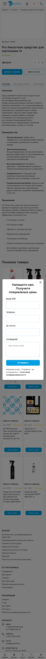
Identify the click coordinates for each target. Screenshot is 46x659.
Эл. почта (10, 326)
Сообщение (12, 339)
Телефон (10, 312)
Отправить (23, 362)
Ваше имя (11, 299)
